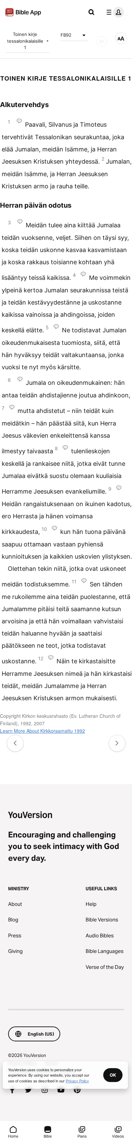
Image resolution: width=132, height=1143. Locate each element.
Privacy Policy (77, 1080)
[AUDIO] (101, 41)
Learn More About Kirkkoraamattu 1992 (42, 730)
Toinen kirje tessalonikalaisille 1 (25, 41)
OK (113, 1075)
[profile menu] (114, 12)
